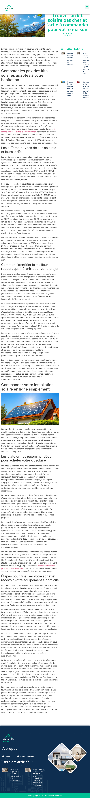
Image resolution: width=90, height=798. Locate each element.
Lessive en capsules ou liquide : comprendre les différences (72, 59)
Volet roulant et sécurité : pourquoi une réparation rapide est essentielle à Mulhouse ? (38, 777)
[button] (87, 7)
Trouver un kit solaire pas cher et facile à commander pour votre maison (72, 88)
